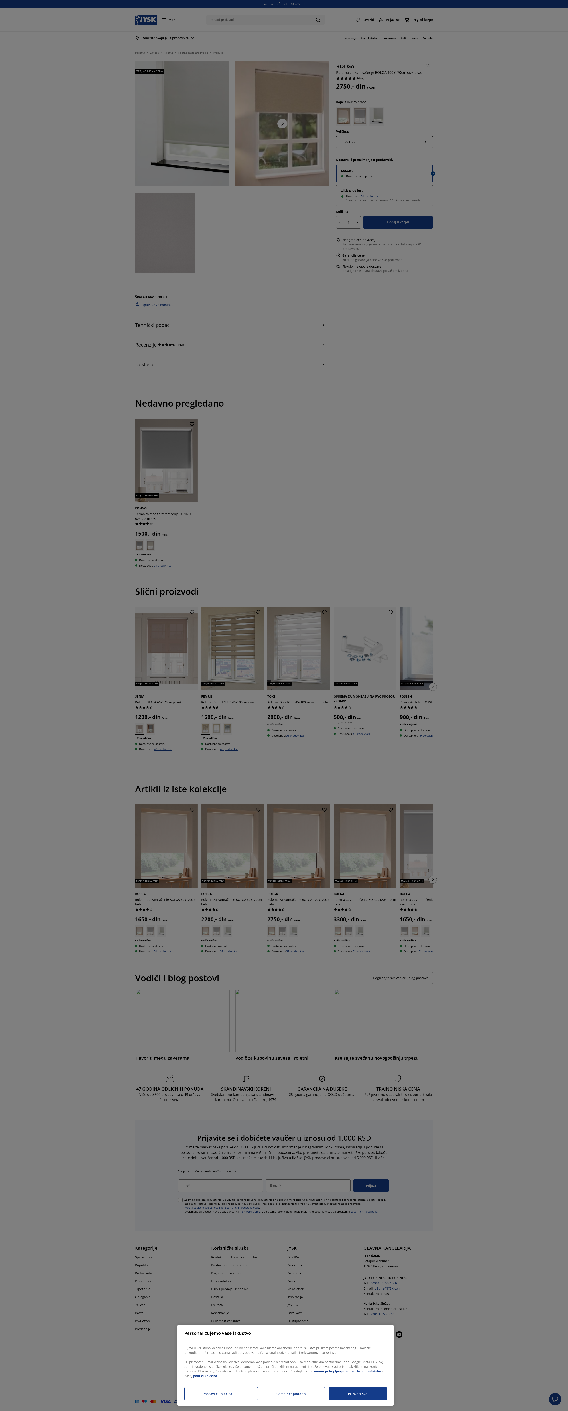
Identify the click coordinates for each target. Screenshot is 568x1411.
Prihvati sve (357, 1394)
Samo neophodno (291, 1394)
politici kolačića (205, 1376)
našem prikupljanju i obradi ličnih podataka (347, 1371)
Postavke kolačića (217, 1394)
